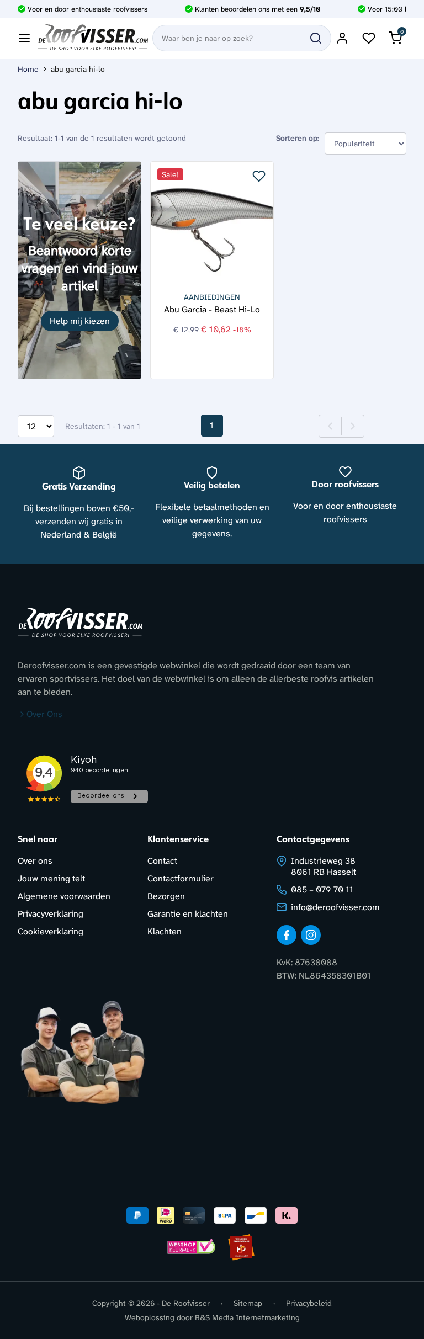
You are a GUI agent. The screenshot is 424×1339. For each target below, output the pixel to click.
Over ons (35, 861)
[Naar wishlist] (368, 38)
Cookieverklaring (50, 931)
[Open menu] (24, 38)
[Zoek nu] (316, 38)
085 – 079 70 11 (322, 889)
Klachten (164, 931)
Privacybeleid (309, 1303)
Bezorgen (166, 896)
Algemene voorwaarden (64, 896)
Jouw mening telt (51, 878)
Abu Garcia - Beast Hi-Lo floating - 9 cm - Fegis (212, 309)
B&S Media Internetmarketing (247, 1317)
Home (28, 69)
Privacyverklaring (50, 914)
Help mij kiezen (80, 321)
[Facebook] (286, 935)
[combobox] (241, 38)
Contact (162, 861)
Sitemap (248, 1303)
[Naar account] (342, 38)
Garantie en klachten (187, 914)
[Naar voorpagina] (93, 38)
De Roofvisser (186, 1303)
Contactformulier (180, 878)
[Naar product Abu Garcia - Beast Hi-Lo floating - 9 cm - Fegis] (212, 223)
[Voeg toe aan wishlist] (259, 176)
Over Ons (44, 714)
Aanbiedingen (212, 297)
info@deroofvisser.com (335, 907)
